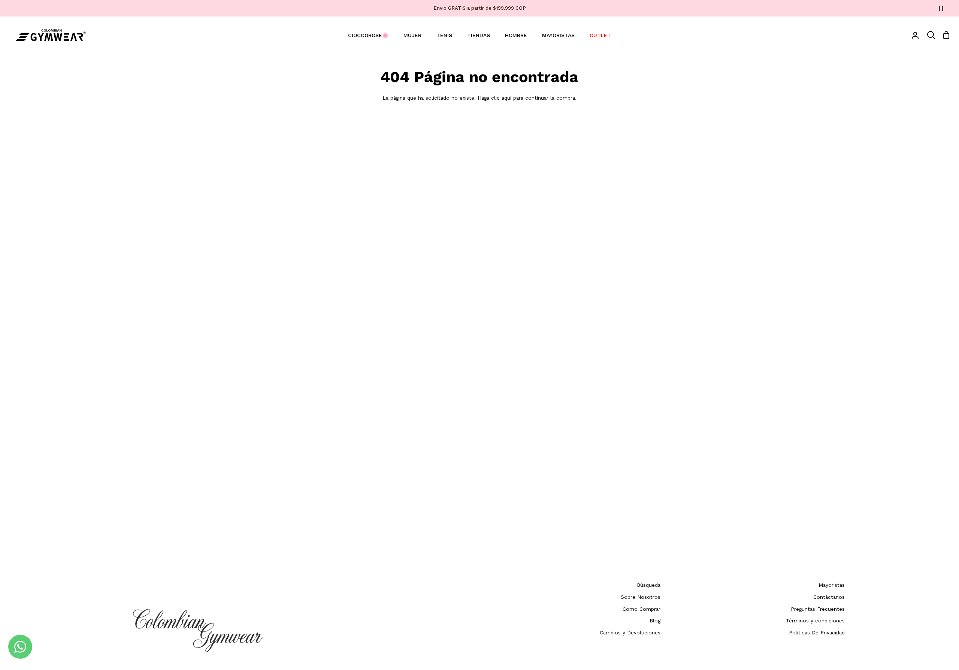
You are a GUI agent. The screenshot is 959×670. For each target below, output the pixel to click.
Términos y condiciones (815, 621)
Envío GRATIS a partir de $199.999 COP (479, 8)
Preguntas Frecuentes (818, 609)
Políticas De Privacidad (817, 633)
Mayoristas (832, 585)
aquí (506, 98)
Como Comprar (641, 609)
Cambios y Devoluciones (630, 633)
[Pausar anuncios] (941, 8)
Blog (655, 621)
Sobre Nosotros (640, 597)
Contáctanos (829, 597)
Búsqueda (648, 585)
